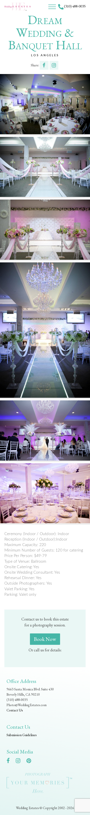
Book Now (45, 639)
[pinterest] (30, 761)
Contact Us (15, 710)
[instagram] (20, 761)
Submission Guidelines (22, 735)
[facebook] (10, 761)
